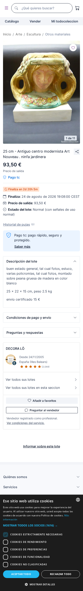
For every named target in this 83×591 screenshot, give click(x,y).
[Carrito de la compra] (77, 8)
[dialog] (41, 543)
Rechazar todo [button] (61, 574)
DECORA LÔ (15, 349)
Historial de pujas (16, 224)
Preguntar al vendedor (44, 410)
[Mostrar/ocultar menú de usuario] (5, 8)
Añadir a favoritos (44, 400)
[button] (41, 261)
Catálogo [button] (12, 21)
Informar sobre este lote (41, 446)
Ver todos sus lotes (20, 379)
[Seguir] (73, 47)
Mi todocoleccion (64, 21)
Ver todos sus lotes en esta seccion (33, 388)
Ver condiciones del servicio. (26, 423)
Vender (35, 21)
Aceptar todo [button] (21, 574)
